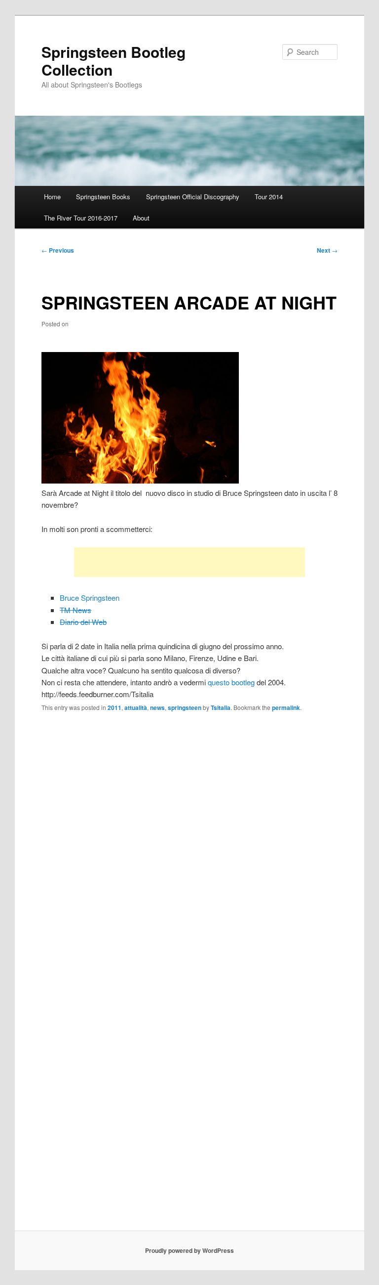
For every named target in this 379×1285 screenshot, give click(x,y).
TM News (75, 610)
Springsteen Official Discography (192, 196)
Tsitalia (220, 707)
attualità (135, 707)
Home (52, 196)
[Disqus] (189, 847)
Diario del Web (83, 622)
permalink (286, 707)
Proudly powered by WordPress (189, 1250)
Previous (57, 250)
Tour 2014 (269, 196)
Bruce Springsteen (89, 597)
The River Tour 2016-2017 (80, 217)
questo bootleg (231, 682)
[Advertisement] (189, 562)
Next (327, 250)
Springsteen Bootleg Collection (113, 60)
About (141, 217)
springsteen (184, 707)
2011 (114, 707)
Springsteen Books (103, 196)
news (157, 707)
